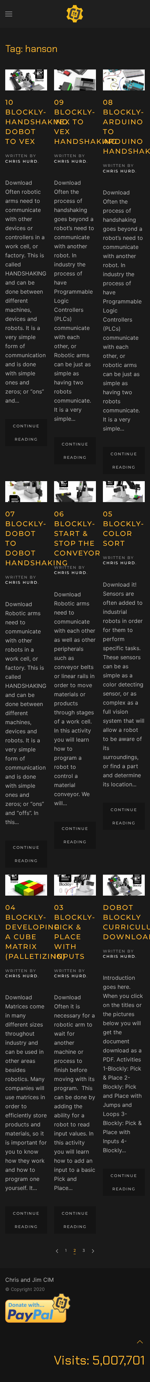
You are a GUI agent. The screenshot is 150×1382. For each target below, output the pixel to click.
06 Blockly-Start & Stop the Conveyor (77, 533)
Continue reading (26, 433)
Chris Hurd (21, 161)
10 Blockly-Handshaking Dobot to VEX (36, 122)
